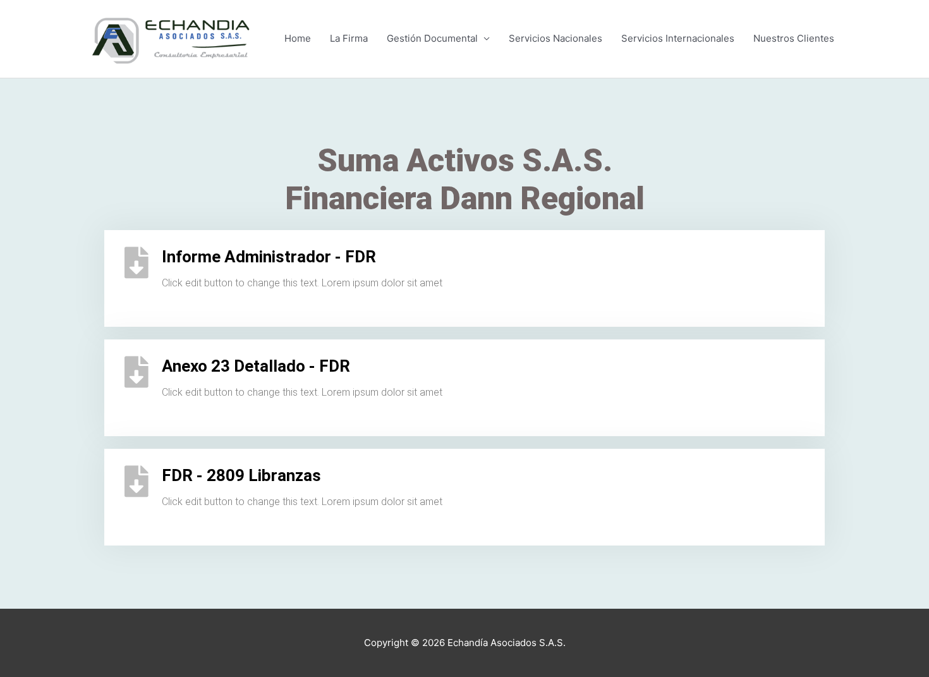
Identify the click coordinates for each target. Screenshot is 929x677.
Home (297, 38)
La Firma (349, 38)
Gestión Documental (432, 38)
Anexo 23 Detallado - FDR (256, 366)
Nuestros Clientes (793, 38)
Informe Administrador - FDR (269, 256)
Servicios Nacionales (555, 38)
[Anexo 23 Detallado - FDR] (136, 371)
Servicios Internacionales (677, 38)
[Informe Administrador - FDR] (136, 262)
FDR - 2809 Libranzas (241, 475)
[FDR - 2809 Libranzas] (136, 481)
